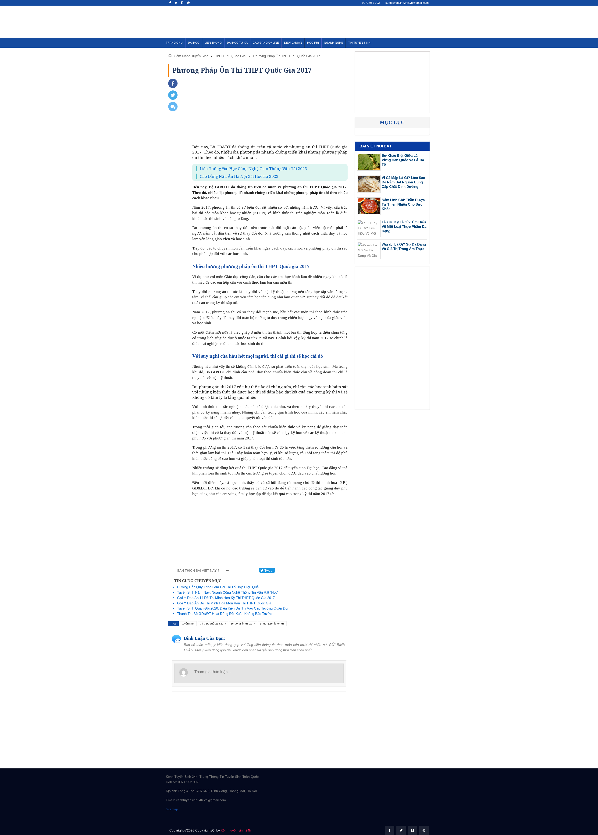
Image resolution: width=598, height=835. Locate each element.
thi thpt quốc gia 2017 (213, 623)
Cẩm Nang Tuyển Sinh (191, 56)
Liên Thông (213, 42)
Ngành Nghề (333, 42)
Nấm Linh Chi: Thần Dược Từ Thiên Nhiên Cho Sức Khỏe (403, 204)
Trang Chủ (174, 42)
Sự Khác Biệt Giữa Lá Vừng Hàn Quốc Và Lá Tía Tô (403, 159)
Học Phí (313, 42)
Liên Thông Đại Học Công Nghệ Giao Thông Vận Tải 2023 (253, 168)
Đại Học (193, 42)
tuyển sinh (188, 623)
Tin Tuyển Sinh (359, 42)
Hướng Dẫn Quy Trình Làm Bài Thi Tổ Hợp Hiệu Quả (218, 587)
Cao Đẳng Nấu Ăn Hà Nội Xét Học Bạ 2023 (239, 176)
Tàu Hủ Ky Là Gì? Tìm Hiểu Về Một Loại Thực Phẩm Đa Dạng (404, 226)
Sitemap (172, 809)
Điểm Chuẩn (293, 42)
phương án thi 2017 (243, 623)
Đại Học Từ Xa (237, 42)
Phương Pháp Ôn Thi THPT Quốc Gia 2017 (286, 56)
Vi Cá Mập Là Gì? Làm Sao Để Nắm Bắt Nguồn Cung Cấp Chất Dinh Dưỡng (403, 182)
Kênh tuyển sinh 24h (236, 830)
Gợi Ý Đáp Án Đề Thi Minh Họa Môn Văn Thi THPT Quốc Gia (224, 603)
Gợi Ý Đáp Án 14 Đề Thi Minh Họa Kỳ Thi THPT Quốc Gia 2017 (226, 598)
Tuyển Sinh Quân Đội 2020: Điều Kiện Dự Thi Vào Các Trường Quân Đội (232, 608)
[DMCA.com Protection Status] (189, 818)
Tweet (268, 570)
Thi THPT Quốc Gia (230, 56)
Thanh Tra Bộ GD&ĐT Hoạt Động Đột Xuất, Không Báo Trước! (225, 614)
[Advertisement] (347, 20)
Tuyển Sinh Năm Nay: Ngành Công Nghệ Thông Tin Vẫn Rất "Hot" (227, 592)
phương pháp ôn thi (272, 623)
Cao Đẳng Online (266, 42)
